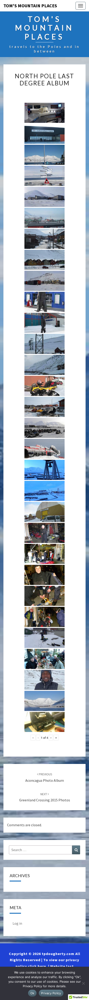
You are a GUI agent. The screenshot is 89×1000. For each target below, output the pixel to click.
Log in (17, 923)
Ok (32, 993)
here (42, 966)
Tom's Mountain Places (30, 5)
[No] (83, 983)
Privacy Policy (51, 993)
